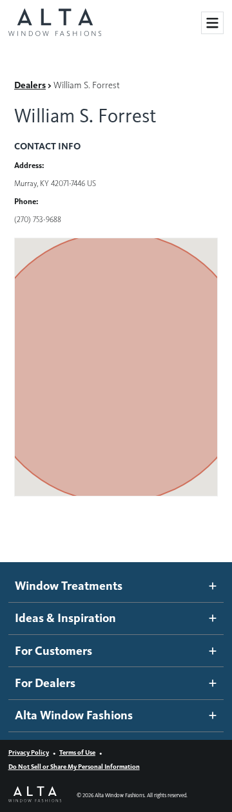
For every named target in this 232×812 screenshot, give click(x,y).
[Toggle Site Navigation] (212, 23)
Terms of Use (77, 752)
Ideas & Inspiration (65, 617)
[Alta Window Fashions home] (54, 23)
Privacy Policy (28, 752)
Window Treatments (68, 585)
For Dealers (45, 682)
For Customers (53, 650)
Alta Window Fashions (74, 715)
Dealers (30, 85)
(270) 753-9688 (37, 219)
